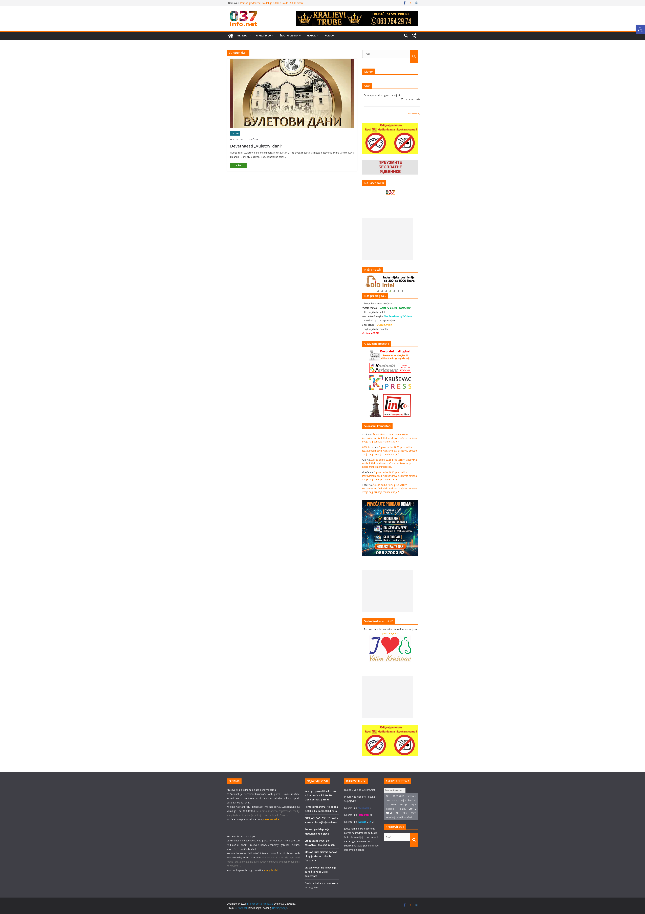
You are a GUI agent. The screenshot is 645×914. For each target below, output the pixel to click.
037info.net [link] (253, 139)
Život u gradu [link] (289, 35)
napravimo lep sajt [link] (362, 832)
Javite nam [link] (350, 828)
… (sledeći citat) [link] (412, 113)
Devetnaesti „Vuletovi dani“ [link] (256, 146)
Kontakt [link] (330, 35)
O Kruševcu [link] (263, 35)
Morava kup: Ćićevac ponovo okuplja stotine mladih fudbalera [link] (321, 856)
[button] (249, 35)
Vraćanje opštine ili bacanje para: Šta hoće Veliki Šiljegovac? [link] (320, 872)
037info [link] (242, 35)
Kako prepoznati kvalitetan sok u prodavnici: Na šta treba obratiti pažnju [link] (320, 795)
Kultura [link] (235, 133)
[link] (640, 29)
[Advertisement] (387, 239)
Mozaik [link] (311, 35)
